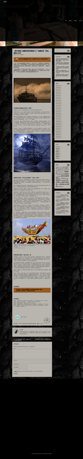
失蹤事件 (64, 168)
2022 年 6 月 (58, 92)
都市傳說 (16, 323)
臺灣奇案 (63, 176)
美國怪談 (66, 174)
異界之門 (80, 20)
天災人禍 (21, 323)
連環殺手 (57, 151)
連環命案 (61, 180)
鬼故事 (35, 323)
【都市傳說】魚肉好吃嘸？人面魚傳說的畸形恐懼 (25, 290)
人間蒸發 (60, 167)
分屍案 (63, 167)
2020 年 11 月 (58, 123)
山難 (68, 168)
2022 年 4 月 (58, 95)
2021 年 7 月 (58, 110)
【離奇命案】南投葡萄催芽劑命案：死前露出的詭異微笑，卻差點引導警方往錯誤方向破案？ (62, 60)
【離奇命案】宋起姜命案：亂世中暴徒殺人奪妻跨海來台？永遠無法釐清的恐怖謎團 (62, 67)
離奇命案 (64, 182)
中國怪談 (57, 167)
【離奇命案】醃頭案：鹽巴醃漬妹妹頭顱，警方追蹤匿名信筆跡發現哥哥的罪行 (62, 64)
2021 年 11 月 (58, 103)
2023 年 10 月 (58, 85)
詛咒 (67, 178)
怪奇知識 (57, 148)
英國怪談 (62, 178)
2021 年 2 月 (58, 118)
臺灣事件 (59, 176)
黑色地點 (58, 186)
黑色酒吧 (8, 2)
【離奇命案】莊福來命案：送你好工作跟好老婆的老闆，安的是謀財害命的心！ (62, 75)
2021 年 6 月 (58, 111)
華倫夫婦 (65, 178)
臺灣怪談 (24, 323)
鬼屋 (65, 184)
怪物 (59, 170)
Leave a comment (41, 323)
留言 (15, 348)
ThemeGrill (49, 453)
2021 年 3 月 (58, 116)
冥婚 (61, 167)
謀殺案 (58, 180)
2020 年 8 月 (58, 128)
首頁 (66, 20)
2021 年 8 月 (58, 108)
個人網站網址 (16, 367)
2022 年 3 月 (58, 97)
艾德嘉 (22, 54)
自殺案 (57, 176)
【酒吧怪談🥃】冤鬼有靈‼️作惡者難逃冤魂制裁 (43, 339)
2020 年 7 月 (58, 129)
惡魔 (60, 170)
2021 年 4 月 (58, 115)
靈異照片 (58, 184)
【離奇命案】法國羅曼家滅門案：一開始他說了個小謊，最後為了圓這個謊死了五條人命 (62, 71)
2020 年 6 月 (58, 131)
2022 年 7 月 (58, 90)
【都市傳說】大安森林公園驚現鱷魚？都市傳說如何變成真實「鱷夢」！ (29, 289)
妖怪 (66, 168)
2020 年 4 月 (58, 134)
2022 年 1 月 (58, 100)
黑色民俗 (61, 186)
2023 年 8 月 (58, 87)
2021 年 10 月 (58, 105)
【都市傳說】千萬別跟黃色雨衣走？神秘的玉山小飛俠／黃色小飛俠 (62, 200)
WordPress (39, 453)
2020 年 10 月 (58, 124)
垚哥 (17, 246)
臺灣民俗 (27, 323)
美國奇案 (62, 174)
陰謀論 (61, 182)
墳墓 (58, 168)
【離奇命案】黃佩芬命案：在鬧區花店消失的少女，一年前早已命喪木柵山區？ (62, 196)
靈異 (33, 323)
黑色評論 (57, 158)
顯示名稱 (15, 360)
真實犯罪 (59, 174)
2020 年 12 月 (58, 121)
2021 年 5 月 (58, 113)
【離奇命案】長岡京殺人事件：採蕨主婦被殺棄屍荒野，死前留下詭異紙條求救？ (62, 204)
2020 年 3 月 (58, 136)
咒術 (57, 168)
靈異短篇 (62, 184)
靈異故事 (57, 156)
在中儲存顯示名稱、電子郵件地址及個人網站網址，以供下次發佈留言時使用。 (28, 371)
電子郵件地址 (16, 364)
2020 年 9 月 (58, 126)
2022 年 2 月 (58, 98)
